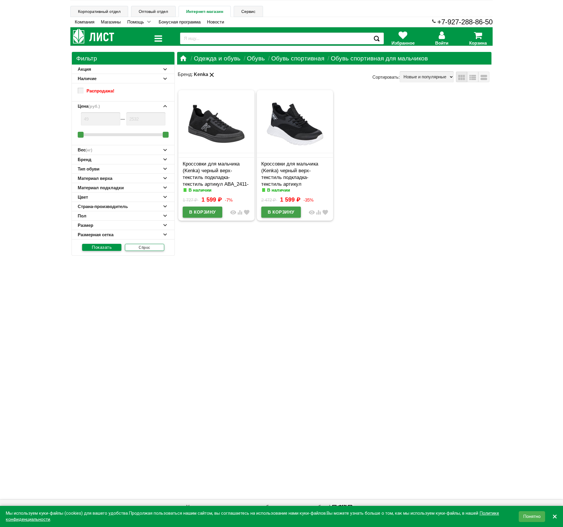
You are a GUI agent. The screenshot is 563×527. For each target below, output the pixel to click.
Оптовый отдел (153, 11)
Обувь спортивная (297, 58)
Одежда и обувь (217, 58)
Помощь (135, 21)
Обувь (256, 58)
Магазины (111, 21)
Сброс (144, 247)
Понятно (532, 516)
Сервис (248, 11)
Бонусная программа (180, 21)
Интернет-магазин (204, 11)
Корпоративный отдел (99, 11)
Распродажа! (100, 90)
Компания (84, 21)
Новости (215, 21)
